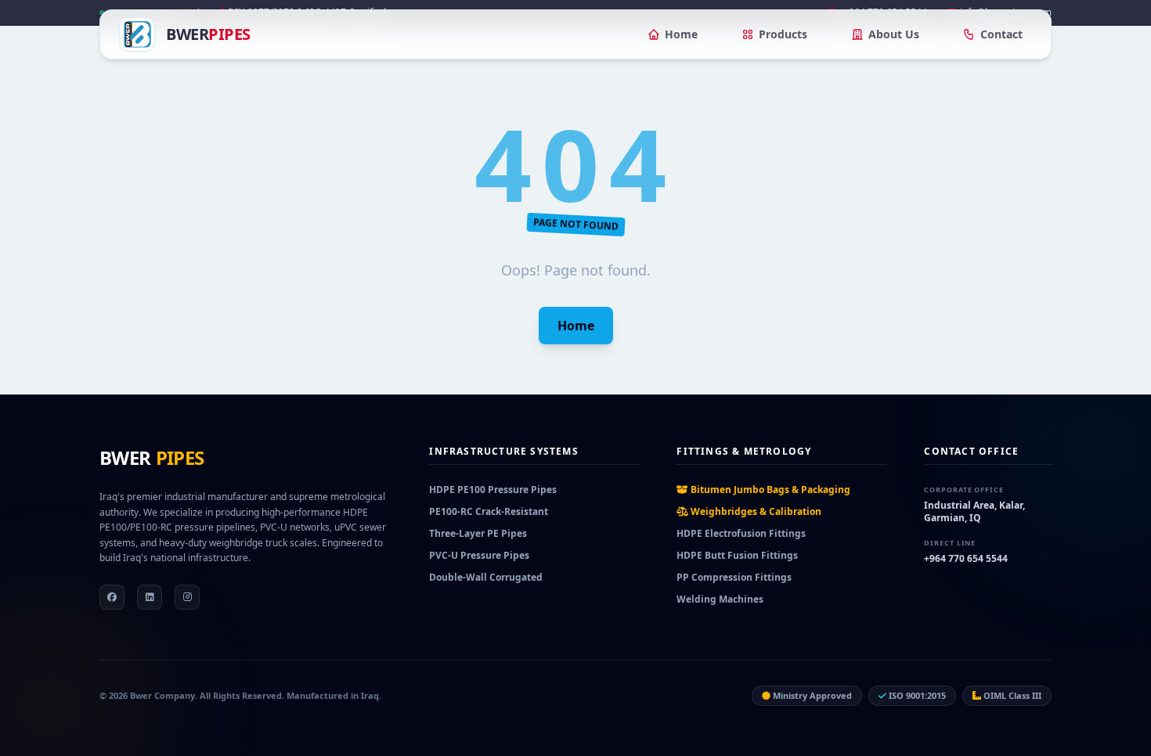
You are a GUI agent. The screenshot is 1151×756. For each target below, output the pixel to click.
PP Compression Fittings (734, 577)
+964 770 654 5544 (966, 558)
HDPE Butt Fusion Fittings (737, 555)
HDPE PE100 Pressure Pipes (493, 489)
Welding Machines (720, 599)
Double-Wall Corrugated (486, 577)
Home (681, 34)
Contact (1001, 34)
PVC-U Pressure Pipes (479, 555)
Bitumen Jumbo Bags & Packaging (769, 489)
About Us (893, 34)
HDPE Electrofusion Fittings (741, 533)
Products (783, 34)
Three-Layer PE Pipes (478, 533)
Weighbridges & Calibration (754, 511)
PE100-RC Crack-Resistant (488, 511)
